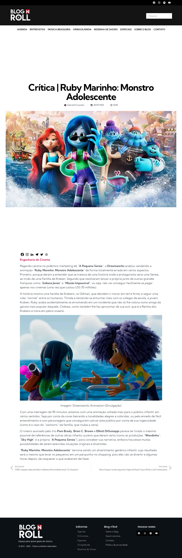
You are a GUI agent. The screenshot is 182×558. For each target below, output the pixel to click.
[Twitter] (42, 254)
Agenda (22, 29)
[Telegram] (37, 254)
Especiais (126, 29)
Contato (159, 29)
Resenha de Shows (106, 29)
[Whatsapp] (46, 254)
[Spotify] (164, 2)
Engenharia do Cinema (35, 259)
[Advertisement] (87, 15)
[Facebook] (154, 2)
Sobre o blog (142, 29)
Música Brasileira (59, 29)
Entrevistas (37, 29)
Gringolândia (82, 29)
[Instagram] (159, 2)
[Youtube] (169, 2)
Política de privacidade (117, 544)
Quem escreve (113, 536)
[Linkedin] (32, 254)
